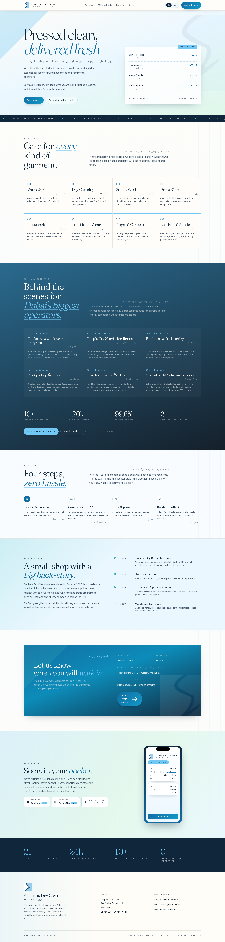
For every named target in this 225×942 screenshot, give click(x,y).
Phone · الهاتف (163, 655)
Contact (132, 5)
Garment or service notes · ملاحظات (136, 680)
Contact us (189, 5)
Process (120, 5)
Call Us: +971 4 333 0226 (166, 899)
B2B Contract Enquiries (165, 909)
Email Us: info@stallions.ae (167, 904)
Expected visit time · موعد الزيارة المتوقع (140, 668)
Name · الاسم (123, 655)
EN (169, 5)
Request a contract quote (61, 100)
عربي (175, 5)
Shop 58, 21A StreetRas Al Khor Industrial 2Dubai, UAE (112, 903)
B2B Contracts (105, 5)
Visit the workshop (73, 431)
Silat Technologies (44, 935)
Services (89, 5)
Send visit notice (124, 699)
